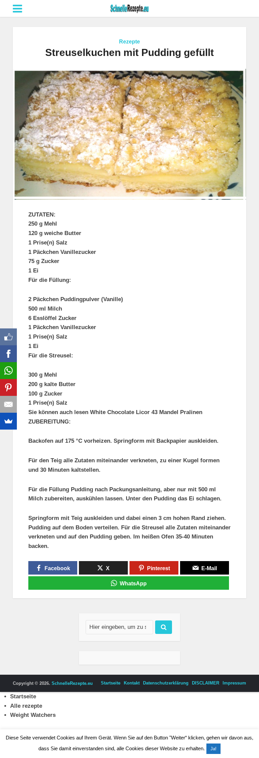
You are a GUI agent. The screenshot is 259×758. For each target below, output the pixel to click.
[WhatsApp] (8, 370)
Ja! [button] (213, 748)
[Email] (8, 404)
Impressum (234, 683)
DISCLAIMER (205, 683)
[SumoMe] (8, 421)
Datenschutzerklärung (166, 683)
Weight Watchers (33, 715)
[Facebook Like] (8, 336)
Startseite (110, 683)
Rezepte (129, 42)
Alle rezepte (26, 706)
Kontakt (132, 683)
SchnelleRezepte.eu (72, 683)
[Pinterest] (8, 387)
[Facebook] (8, 353)
